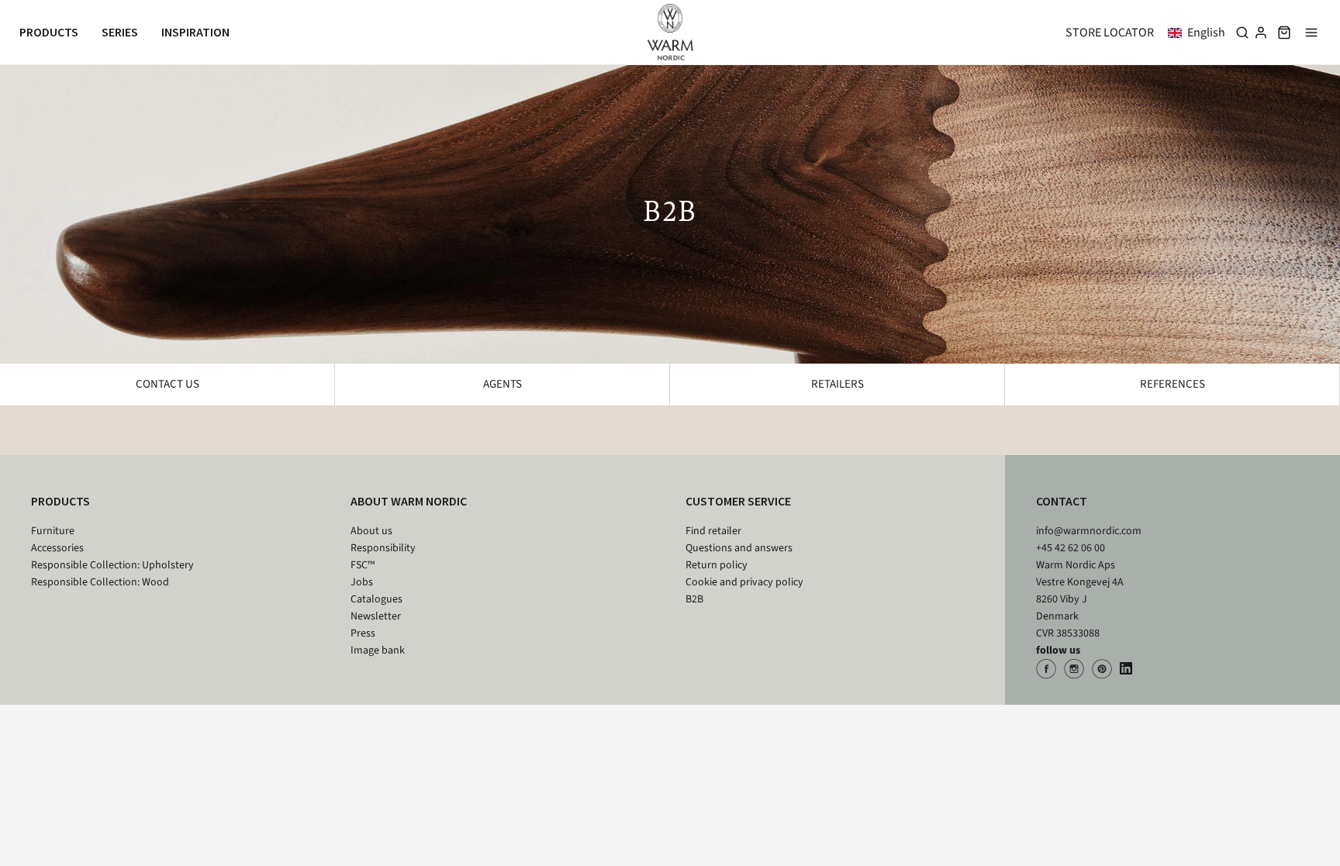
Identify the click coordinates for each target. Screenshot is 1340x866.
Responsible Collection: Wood (100, 582)
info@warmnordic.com (1088, 531)
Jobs (362, 582)
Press (363, 633)
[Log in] (1261, 33)
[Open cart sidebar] (1284, 32)
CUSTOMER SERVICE (738, 501)
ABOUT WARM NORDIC (409, 501)
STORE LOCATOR (1109, 32)
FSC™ (363, 565)
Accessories (57, 548)
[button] (1199, 32)
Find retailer (713, 531)
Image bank (378, 650)
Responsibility (383, 548)
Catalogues (376, 599)
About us (371, 531)
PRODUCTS (60, 501)
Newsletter (376, 616)
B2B (694, 599)
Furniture (52, 531)
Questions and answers (739, 548)
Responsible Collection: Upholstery (112, 565)
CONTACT (1061, 501)
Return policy (717, 565)
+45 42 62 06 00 (1070, 548)
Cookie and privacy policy (744, 582)
